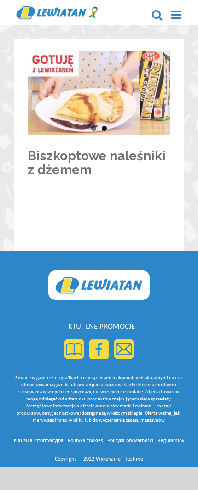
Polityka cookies (85, 441)
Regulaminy (170, 441)
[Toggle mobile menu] (176, 14)
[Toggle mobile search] (157, 14)
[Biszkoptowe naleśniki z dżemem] (99, 93)
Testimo (134, 459)
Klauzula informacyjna (39, 441)
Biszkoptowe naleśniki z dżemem (97, 163)
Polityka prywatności (130, 441)
